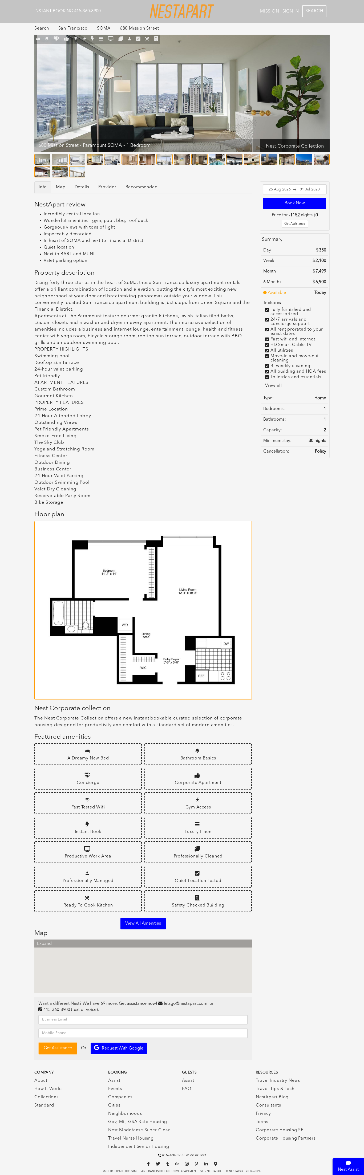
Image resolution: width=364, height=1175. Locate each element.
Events (115, 1089)
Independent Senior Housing (138, 1147)
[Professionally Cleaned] (121, 39)
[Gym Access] (85, 39)
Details (82, 187)
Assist (114, 1081)
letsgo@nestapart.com (185, 1004)
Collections (46, 1097)
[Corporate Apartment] (66, 39)
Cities (114, 1105)
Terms (262, 1122)
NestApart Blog (272, 1097)
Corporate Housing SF (280, 1130)
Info (43, 187)
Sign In (290, 11)
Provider (107, 187)
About (40, 1081)
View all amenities (143, 923)
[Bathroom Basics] (47, 39)
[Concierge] (56, 39)
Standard (44, 1105)
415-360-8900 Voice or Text (184, 1155)
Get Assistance (294, 223)
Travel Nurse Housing (131, 1138)
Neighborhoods (125, 1114)
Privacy (263, 1114)
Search (314, 11)
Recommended (142, 187)
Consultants (268, 1105)
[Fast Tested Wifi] (75, 39)
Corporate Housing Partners (286, 1138)
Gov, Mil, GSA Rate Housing (137, 1122)
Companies (120, 1097)
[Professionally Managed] (130, 39)
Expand (44, 944)
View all (273, 386)
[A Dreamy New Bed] (38, 39)
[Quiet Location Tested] (138, 39)
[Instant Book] (92, 39)
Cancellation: (276, 451)
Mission (269, 11)
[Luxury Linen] (101, 39)
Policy (320, 451)
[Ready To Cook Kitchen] (147, 39)
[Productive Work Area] (111, 39)
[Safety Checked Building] (156, 39)
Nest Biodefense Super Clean (139, 1130)
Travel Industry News (278, 1081)
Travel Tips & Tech (275, 1089)
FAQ (186, 1089)
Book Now (295, 203)
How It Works (48, 1089)
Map (60, 187)
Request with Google (122, 1048)
